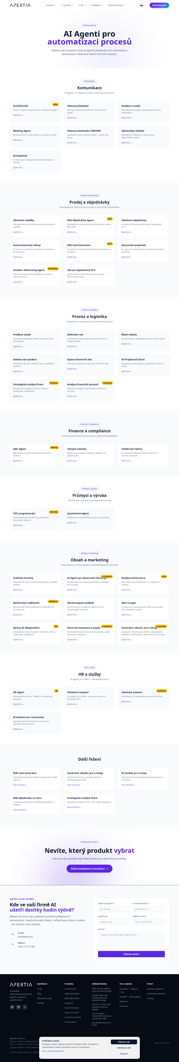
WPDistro (124, 1001)
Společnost (103, 916)
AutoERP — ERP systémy (130, 997)
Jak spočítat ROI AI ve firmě (101, 1023)
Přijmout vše (124, 1042)
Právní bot (124, 1006)
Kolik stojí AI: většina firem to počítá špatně (101, 989)
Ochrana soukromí (155, 989)
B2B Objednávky (72, 998)
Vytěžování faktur (72, 993)
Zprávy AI (69, 1003)
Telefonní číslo (140, 916)
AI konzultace (71, 1022)
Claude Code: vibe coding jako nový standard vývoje (100, 998)
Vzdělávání (96, 5)
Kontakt (40, 1003)
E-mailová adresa (141, 903)
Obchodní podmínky (156, 993)
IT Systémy (66, 5)
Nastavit (124, 1053)
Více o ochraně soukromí (52, 1051)
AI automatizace (72, 1008)
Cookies (150, 998)
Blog (39, 993)
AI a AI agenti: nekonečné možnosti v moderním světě (102, 1016)
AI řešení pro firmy (73, 1017)
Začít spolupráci (159, 5)
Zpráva (102, 929)
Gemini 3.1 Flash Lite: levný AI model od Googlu (101, 1007)
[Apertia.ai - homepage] (20, 5)
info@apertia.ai (25, 936)
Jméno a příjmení (106, 903)
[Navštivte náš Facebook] (12, 1007)
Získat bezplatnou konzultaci (88, 868)
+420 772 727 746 (26, 946)
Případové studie (115, 5)
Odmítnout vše (124, 1048)
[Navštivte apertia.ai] (24, 1007)
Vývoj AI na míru (72, 1012)
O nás (81, 5)
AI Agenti (50, 5)
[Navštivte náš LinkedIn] (18, 1007)
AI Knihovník (70, 989)
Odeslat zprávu (131, 954)
